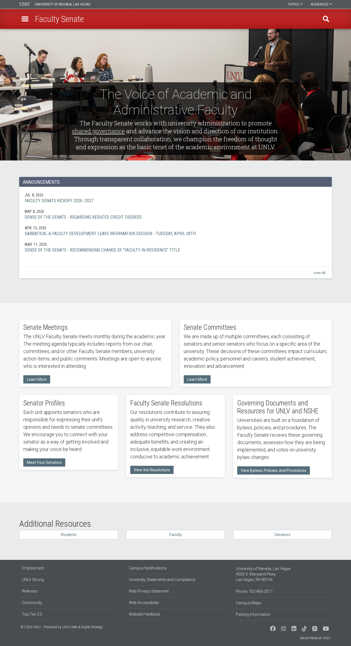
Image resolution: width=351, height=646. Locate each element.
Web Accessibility (144, 602)
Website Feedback (144, 614)
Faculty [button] (175, 534)
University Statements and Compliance (162, 579)
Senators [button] (282, 534)
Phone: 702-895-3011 (254, 591)
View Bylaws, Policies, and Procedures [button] (273, 470)
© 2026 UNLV (31, 627)
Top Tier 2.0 (32, 614)
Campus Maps (248, 603)
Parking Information (253, 614)
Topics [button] (294, 4)
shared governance (98, 131)
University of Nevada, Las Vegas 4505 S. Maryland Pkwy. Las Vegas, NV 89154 (263, 574)
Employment (33, 568)
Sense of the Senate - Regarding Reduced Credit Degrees (175, 214)
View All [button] (319, 273)
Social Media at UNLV (315, 638)
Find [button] (326, 19)
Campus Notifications (148, 568)
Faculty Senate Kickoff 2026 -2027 (175, 198)
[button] (25, 19)
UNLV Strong (33, 579)
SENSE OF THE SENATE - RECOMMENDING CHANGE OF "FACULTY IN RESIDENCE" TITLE (175, 247)
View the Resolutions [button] (152, 470)
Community (32, 602)
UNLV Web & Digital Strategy (82, 627)
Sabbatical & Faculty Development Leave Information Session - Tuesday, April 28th (175, 231)
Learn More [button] (37, 379)
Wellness (30, 591)
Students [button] (69, 534)
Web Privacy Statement (149, 591)
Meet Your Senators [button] (44, 462)
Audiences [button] (320, 4)
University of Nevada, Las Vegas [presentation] (62, 4)
